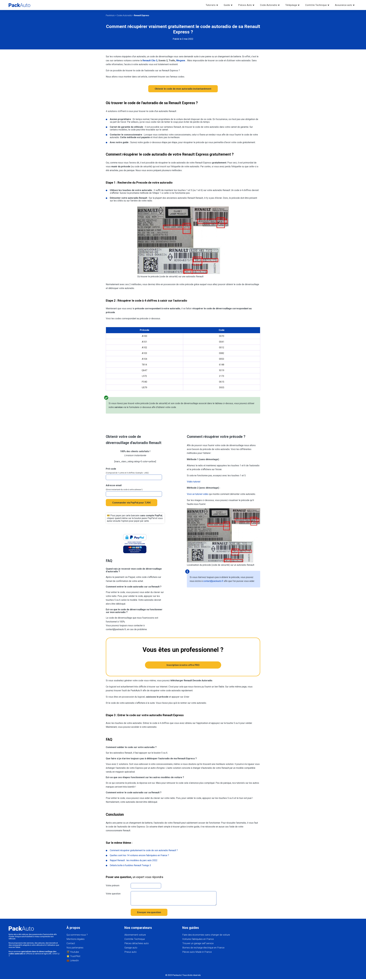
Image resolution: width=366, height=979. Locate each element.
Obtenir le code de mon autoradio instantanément (183, 88)
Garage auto (130, 947)
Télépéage (291, 5)
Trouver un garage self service (198, 943)
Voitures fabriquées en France (198, 939)
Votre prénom (112, 885)
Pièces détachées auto (136, 943)
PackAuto (110, 15)
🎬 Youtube (72, 951)
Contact (70, 943)
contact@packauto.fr (213, 581)
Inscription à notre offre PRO (183, 665)
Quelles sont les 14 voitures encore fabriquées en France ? (139, 855)
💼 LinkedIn (72, 960)
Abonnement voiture (135, 934)
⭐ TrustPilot (73, 956)
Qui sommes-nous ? (77, 934)
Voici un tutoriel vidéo (197, 494)
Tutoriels (211, 5)
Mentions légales (75, 939)
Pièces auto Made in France (197, 951)
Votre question (113, 893)
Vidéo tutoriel (193, 481)
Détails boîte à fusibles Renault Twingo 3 (130, 865)
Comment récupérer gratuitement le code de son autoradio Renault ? (144, 850)
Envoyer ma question (149, 912)
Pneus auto (130, 951)
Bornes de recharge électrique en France (203, 947)
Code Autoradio (269, 5)
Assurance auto (344, 5)
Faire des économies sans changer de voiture (206, 934)
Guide (227, 5)
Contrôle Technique (316, 5)
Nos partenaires (74, 947)
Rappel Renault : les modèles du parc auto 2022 (133, 860)
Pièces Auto (245, 5)
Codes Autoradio (124, 15)
